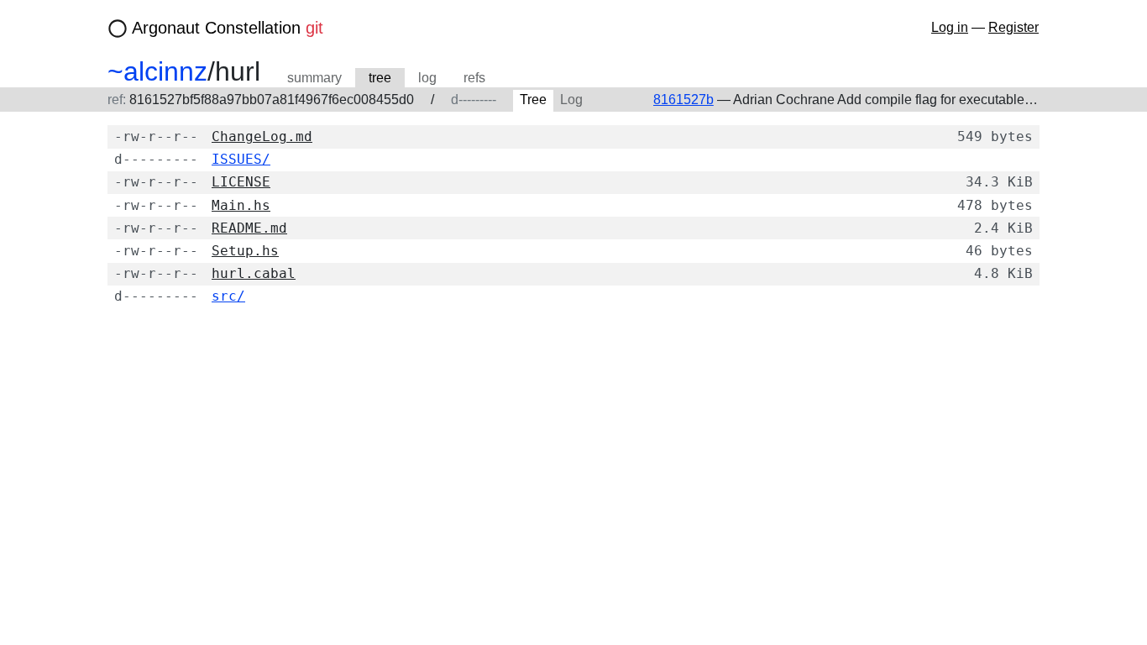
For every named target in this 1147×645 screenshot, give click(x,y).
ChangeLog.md (262, 136)
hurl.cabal (254, 273)
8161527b (683, 99)
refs (474, 78)
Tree (533, 99)
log (427, 78)
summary (314, 78)
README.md (249, 228)
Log (571, 99)
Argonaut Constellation (227, 27)
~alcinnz (157, 71)
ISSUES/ (241, 159)
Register (1013, 27)
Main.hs (241, 205)
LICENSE (241, 182)
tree (380, 78)
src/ (228, 296)
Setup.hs (245, 251)
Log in (949, 27)
